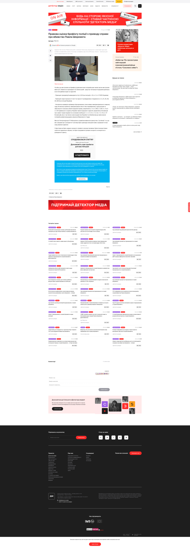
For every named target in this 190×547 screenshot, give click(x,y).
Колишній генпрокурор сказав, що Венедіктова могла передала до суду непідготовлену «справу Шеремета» (62, 230)
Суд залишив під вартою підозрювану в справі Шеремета (124, 280)
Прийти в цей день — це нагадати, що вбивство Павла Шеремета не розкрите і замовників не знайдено (127, 117)
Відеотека (50, 468)
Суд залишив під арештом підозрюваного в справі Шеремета (93, 292)
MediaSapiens (70, 1)
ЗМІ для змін (51, 460)
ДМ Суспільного (79, 1)
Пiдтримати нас (136, 453)
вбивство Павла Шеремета (56, 197)
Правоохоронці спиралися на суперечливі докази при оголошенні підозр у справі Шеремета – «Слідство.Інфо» (62, 342)
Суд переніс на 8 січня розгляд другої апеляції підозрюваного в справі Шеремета (124, 269)
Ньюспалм (51, 478)
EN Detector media (110, 1)
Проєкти (51, 453)
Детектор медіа (60, 1)
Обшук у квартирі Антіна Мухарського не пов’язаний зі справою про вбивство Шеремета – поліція (127, 342)
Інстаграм (88, 460)
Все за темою (137, 132)
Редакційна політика (73, 455)
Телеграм (88, 459)
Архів (69, 470)
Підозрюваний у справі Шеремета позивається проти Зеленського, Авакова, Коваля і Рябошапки (94, 303)
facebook (88, 455)
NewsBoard (51, 465)
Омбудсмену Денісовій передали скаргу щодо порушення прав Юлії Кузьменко (60, 269)
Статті (73, 6)
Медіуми (50, 480)
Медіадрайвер (52, 464)
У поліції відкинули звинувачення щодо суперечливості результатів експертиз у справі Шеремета (127, 315)
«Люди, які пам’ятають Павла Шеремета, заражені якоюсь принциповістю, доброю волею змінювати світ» (126, 108)
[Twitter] (50, 56)
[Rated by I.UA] (101, 530)
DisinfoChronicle (99, 1)
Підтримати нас (72, 465)
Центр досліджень (89, 1)
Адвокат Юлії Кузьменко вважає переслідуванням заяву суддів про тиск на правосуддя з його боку (93, 242)
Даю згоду (95, 544)
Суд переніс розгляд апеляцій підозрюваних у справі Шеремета (62, 303)
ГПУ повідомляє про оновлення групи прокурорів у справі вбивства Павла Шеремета (126, 292)
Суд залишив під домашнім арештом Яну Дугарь (125, 229)
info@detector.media (64, 500)
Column (87, 327)
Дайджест (55, 29)
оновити (107, 371)
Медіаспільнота (52, 227)
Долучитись (82, 179)
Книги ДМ (70, 460)
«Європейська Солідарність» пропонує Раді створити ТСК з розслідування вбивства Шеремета (62, 330)
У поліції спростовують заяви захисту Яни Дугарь (61, 241)
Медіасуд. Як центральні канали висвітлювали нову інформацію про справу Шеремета (93, 330)
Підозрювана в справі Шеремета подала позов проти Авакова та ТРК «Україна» (94, 280)
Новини (68, 6)
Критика (79, 6)
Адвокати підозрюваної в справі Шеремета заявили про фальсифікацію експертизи (94, 269)
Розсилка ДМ (71, 468)
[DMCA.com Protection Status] (89, 530)
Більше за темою (118, 78)
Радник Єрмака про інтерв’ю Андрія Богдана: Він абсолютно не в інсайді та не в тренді (93, 230)
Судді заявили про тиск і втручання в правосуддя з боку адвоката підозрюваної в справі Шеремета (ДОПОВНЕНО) (62, 256)
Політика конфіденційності (74, 457)
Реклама (70, 462)
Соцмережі (90, 453)
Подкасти (97, 6)
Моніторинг (85, 6)
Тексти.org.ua (59, 84)
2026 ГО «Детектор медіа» (65, 501)
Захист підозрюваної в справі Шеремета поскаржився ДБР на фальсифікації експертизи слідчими (127, 255)
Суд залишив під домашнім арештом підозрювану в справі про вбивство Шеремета (93, 255)
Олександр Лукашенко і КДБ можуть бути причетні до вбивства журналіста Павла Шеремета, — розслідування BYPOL (126, 98)
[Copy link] (50, 60)
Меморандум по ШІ (72, 459)
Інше (50, 29)
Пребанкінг (51, 462)
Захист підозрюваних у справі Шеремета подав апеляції (60, 315)
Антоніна (119, 1)
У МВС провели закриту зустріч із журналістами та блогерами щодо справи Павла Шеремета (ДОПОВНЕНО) (93, 316)
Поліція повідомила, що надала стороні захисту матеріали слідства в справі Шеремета (125, 330)
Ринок (91, 6)
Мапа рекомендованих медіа (55, 477)
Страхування (127, 6)
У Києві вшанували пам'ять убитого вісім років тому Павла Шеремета (126, 126)
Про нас (70, 453)
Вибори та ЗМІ (52, 470)
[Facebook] (50, 51)
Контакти (70, 464)
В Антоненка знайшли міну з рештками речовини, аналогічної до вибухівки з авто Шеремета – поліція (61, 292)
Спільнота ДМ (57, 408)
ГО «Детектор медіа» (128, 1)
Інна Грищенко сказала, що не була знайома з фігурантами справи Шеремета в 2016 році (60, 280)
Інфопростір (105, 6)
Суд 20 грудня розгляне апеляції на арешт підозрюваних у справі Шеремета (127, 303)
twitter (87, 457)
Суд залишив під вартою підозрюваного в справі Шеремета (125, 242)
